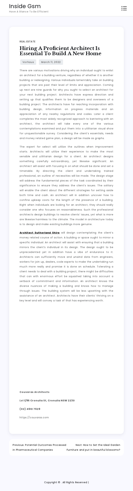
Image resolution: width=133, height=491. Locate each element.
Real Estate (28, 41)
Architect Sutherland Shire (40, 232)
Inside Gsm (25, 6)
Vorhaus (28, 62)
